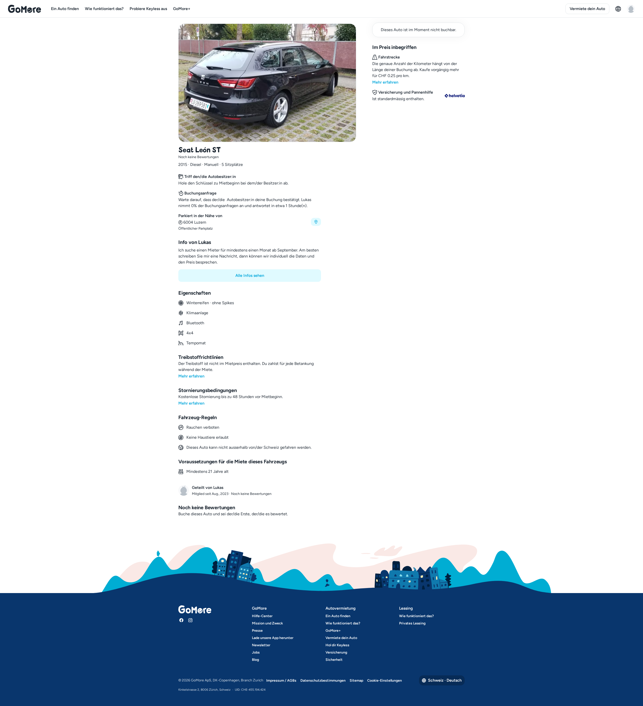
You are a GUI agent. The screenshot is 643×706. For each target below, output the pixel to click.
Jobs (256, 652)
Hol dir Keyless (337, 645)
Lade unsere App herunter (272, 638)
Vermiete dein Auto (587, 8)
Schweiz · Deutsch (445, 680)
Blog (255, 660)
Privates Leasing (412, 623)
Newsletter (261, 645)
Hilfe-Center (262, 616)
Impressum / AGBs (281, 680)
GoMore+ (181, 8)
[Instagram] (190, 620)
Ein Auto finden (65, 8)
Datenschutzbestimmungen (323, 680)
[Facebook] (181, 620)
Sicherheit (334, 660)
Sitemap (356, 680)
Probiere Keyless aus (148, 8)
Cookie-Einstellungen (384, 680)
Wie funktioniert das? (104, 8)
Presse (257, 630)
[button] (249, 222)
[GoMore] (24, 9)
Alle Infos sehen (249, 275)
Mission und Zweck (267, 623)
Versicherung (336, 652)
